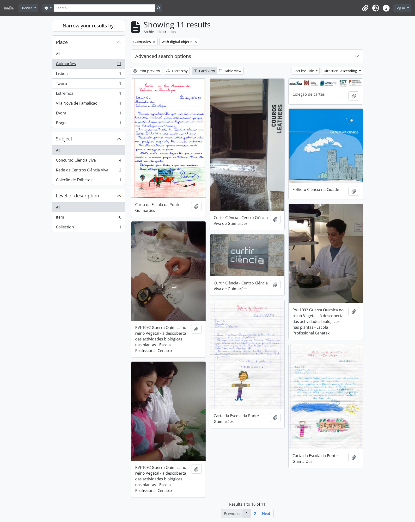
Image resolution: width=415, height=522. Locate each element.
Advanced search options (163, 56)
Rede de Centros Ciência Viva (88, 171)
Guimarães (88, 65)
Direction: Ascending (341, 71)
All (58, 54)
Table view (232, 71)
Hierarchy (179, 71)
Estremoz (88, 94)
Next (266, 513)
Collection (88, 228)
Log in (401, 8)
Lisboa (88, 75)
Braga (88, 124)
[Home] (10, 8)
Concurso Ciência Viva (88, 161)
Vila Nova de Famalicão (88, 104)
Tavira (88, 84)
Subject (64, 138)
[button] (365, 8)
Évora (88, 114)
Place (62, 42)
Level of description (77, 195)
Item (88, 218)
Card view (206, 71)
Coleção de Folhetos (88, 181)
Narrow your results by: (89, 25)
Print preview (149, 71)
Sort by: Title (304, 71)
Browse (27, 8)
